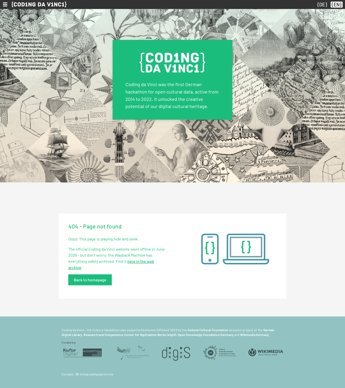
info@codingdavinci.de (96, 374)
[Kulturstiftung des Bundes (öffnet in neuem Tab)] (82, 352)
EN (337, 4)
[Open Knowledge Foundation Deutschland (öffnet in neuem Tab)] (219, 352)
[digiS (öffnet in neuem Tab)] (176, 352)
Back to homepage (90, 279)
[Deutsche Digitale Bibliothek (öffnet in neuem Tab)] (132, 352)
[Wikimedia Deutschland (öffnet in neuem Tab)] (265, 352)
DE (322, 4)
